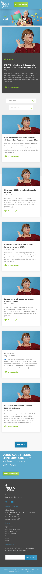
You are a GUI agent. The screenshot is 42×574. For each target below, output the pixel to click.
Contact (8, 538)
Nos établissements (12, 529)
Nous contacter (11, 474)
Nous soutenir (10, 534)
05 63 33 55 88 (13, 515)
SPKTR (30, 571)
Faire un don (21, 4)
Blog (7, 536)
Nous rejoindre (10, 531)
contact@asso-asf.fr (12, 519)
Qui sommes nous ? (12, 527)
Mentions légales (23, 569)
